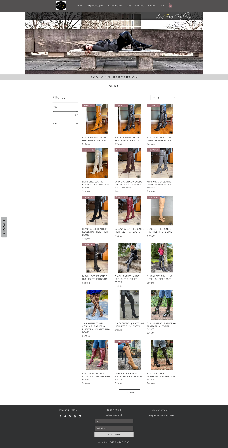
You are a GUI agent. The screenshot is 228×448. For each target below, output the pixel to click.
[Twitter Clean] (65, 416)
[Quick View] (129, 258)
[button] (170, 5)
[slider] (53, 111)
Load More (129, 392)
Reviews (4, 227)
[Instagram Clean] (75, 416)
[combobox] (164, 97)
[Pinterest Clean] (70, 416)
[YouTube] (80, 416)
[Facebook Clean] (60, 416)
